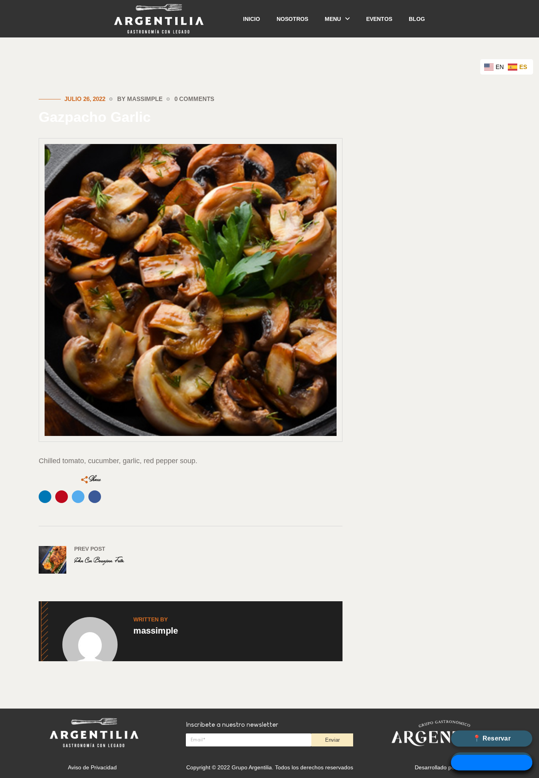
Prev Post (89, 549)
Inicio (251, 19)
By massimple (140, 98)
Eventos (379, 19)
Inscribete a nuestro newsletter (232, 724)
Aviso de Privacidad (92, 767)
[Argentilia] (159, 18)
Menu (333, 19)
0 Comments (194, 98)
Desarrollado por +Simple (446, 767)
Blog (417, 19)
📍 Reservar (491, 738)
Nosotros (292, 19)
